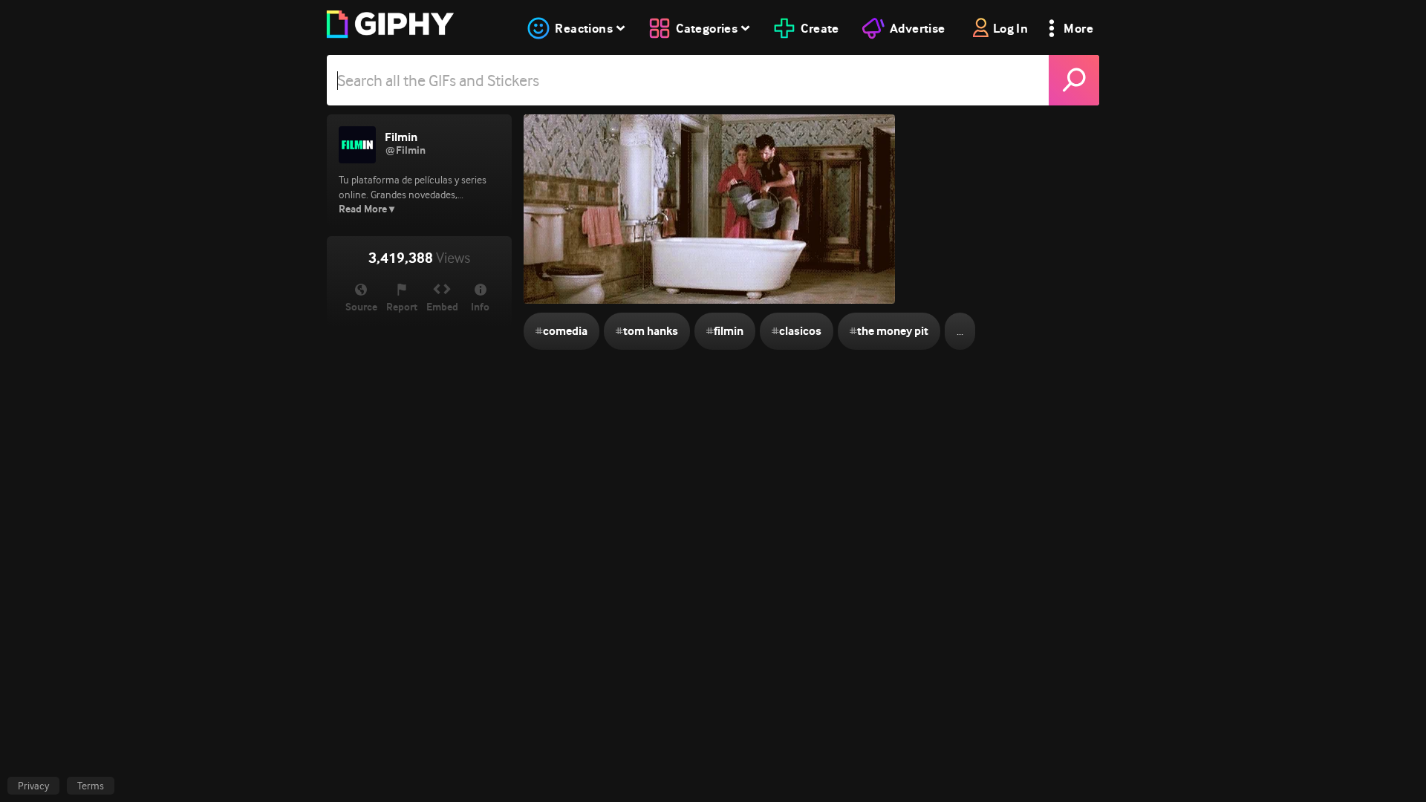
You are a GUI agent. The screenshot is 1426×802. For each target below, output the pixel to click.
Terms (90, 786)
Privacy (33, 786)
